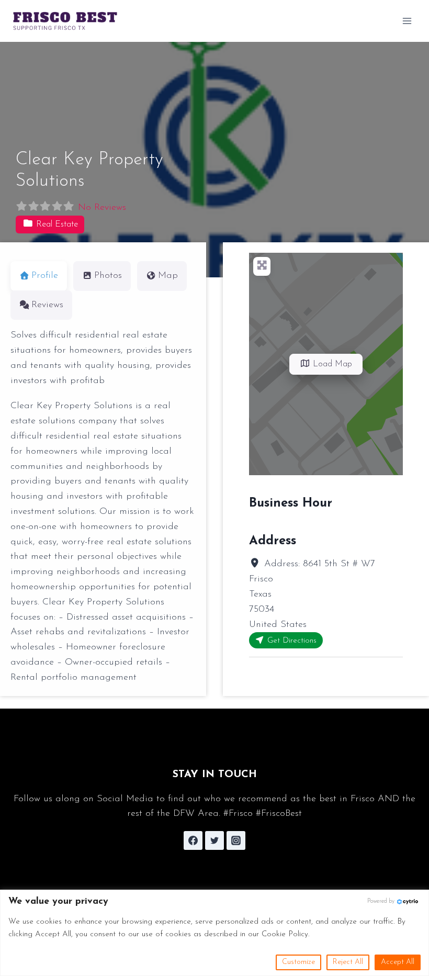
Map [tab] (168, 276)
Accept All (397, 962)
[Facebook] (193, 840)
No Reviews (102, 207)
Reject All (348, 962)
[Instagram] (236, 840)
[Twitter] (214, 840)
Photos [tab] (108, 276)
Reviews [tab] (47, 305)
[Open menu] (406, 21)
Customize (298, 962)
